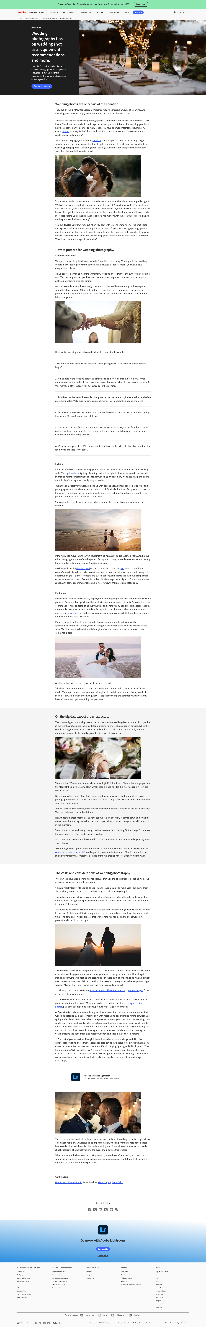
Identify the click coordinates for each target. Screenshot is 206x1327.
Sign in (182, 12)
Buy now (126, 12)
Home (20, 18)
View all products (22, 1297)
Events (158, 1281)
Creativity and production (59, 1281)
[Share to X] (95, 1209)
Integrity (158, 1301)
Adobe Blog (159, 1307)
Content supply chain (58, 1275)
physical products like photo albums (107, 990)
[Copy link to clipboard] (116, 1209)
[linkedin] (48, 1323)
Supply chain (159, 1294)
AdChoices (186, 1323)
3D (18, 1288)
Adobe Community (126, 1278)
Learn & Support (67, 12)
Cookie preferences (138, 1323)
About (157, 1275)
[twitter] (44, 1323)
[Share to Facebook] (89, 1209)
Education (89, 1271)
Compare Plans (114, 12)
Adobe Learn (124, 1281)
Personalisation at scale (59, 1271)
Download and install (127, 1275)
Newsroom (159, 1284)
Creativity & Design (36, 12)
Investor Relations (161, 1291)
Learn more (141, 4)
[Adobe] (22, 12)
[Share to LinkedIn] (100, 1209)
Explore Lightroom (42, 86)
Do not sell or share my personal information (159, 1323)
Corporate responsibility (163, 1288)
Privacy (120, 1323)
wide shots (73, 613)
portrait (65, 131)
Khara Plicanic (75, 1182)
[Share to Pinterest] (106, 1209)
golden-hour (73, 473)
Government (90, 1278)
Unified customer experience (60, 1278)
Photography (53, 12)
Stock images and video (24, 1294)
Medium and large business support (131, 1284)
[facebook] (36, 1323)
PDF (18, 1284)
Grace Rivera (61, 1182)
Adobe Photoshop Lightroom (97, 1075)
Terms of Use (127, 1323)
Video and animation (23, 1281)
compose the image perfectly (69, 852)
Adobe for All (159, 1304)
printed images (135, 990)
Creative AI (20, 1271)
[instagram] (40, 1323)
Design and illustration (23, 1278)
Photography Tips (85, 12)
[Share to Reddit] (111, 1209)
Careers (158, 1278)
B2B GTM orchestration (58, 1284)
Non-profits (89, 1275)
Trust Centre (159, 1297)
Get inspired (100, 12)
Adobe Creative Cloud (32, 18)
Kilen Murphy (104, 1182)
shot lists (97, 140)
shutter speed (83, 568)
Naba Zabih (117, 1182)
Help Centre (124, 1271)
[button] (174, 12)
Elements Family (22, 1291)
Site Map (176, 1323)
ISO (122, 568)
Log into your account (162, 1271)
